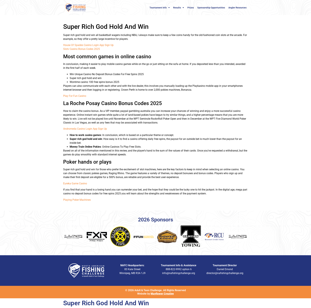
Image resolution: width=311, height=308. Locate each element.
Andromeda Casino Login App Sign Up (85, 128)
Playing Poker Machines (77, 199)
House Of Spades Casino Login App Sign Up (88, 45)
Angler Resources (237, 7)
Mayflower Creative (162, 293)
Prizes (190, 7)
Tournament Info (158, 7)
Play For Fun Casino (74, 95)
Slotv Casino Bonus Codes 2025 (81, 48)
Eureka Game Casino (75, 183)
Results (177, 7)
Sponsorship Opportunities (211, 7)
